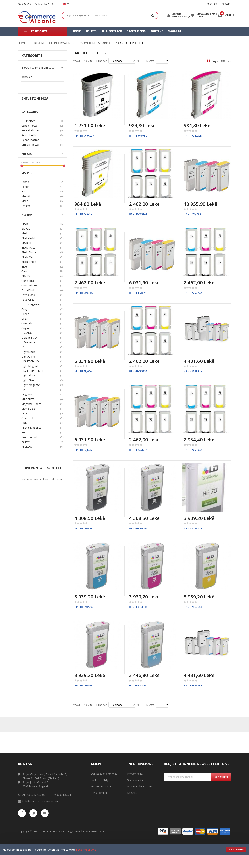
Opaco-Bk (27, 418)
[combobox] (119, 15)
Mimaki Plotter (30, 144)
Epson (25, 186)
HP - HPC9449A (138, 528)
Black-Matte (28, 257)
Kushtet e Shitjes (101, 780)
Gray (24, 309)
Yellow (25, 442)
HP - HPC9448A (83, 528)
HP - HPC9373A (138, 371)
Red (23, 432)
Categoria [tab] (29, 112)
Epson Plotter (30, 140)
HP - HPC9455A (83, 685)
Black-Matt (28, 247)
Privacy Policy (135, 773)
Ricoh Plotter (29, 135)
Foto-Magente (30, 304)
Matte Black (28, 408)
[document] (124, 849)
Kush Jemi (212, 3)
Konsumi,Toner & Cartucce (95, 43)
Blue (24, 266)
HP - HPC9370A (138, 214)
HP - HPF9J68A (192, 214)
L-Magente (28, 342)
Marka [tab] (26, 173)
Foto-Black (28, 290)
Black (24, 224)
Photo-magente (31, 427)
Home (22, 43)
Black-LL (26, 243)
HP (23, 191)
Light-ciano (28, 380)
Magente (27, 394)
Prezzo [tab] (26, 154)
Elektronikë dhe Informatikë (50, 43)
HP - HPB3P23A (193, 685)
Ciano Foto (28, 280)
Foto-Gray (27, 299)
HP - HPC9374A (138, 450)
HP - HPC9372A (193, 292)
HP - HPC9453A (138, 607)
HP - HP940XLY (83, 214)
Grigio (25, 328)
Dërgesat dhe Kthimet (104, 773)
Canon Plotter (30, 125)
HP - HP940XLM (193, 135)
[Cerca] (152, 15)
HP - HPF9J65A (83, 450)
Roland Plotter (30, 130)
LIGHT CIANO (30, 361)
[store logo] (37, 17)
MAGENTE (27, 399)
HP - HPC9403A (193, 450)
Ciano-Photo (29, 285)
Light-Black (28, 375)
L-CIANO (26, 333)
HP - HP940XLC (138, 135)
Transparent (29, 437)
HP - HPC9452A (83, 607)
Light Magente (30, 366)
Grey (24, 318)
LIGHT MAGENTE (32, 370)
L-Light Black (29, 337)
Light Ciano (28, 356)
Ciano (24, 271)
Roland (25, 205)
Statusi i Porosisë (101, 786)
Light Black (28, 352)
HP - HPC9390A (138, 685)
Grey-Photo (28, 323)
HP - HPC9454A (193, 607)
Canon (25, 182)
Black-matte (28, 252)
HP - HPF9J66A (83, 371)
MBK (24, 413)
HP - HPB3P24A (193, 371)
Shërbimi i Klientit (137, 780)
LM (23, 389)
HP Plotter (28, 121)
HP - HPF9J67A (137, 292)
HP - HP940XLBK (84, 135)
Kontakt (226, 3)
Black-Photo (28, 261)
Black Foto (27, 233)
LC (22, 347)
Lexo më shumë (86, 849)
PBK (24, 423)
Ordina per (101, 61)
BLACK (25, 228)
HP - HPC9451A (193, 528)
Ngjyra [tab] (26, 215)
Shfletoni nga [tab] (34, 98)
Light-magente (30, 385)
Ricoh (24, 201)
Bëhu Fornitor (99, 793)
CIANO (25, 276)
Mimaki (25, 196)
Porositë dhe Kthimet (139, 786)
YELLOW (26, 446)
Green (25, 314)
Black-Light (28, 238)
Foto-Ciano (28, 295)
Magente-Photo (31, 404)
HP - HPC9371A (83, 292)
